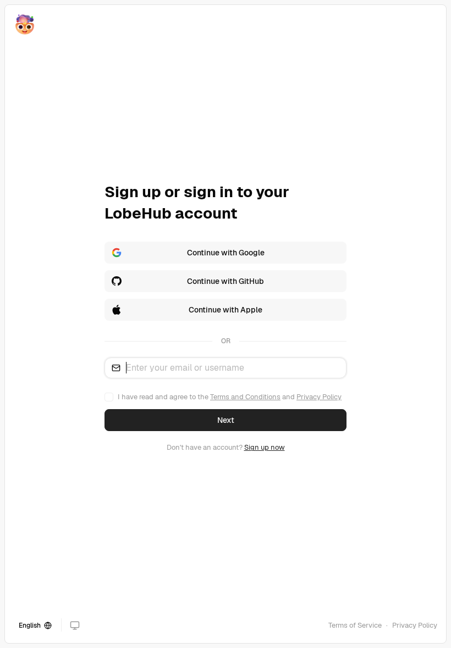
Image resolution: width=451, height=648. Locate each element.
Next (225, 420)
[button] (75, 625)
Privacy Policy (319, 396)
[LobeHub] (25, 25)
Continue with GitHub (225, 281)
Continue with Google (226, 253)
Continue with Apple (225, 310)
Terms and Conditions (245, 396)
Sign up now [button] (264, 447)
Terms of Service (355, 625)
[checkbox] (109, 397)
